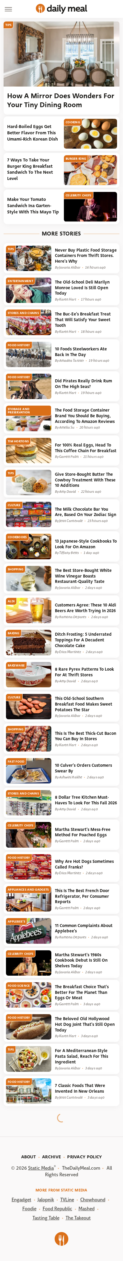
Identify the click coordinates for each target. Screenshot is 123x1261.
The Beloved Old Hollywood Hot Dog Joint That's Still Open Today (85, 1024)
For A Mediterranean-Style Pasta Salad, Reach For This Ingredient (81, 1056)
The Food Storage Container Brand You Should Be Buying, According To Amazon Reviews (85, 415)
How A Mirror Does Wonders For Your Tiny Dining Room (60, 100)
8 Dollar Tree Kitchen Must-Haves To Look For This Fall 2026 (86, 800)
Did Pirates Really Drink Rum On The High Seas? (83, 383)
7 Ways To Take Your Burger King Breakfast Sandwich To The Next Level (30, 169)
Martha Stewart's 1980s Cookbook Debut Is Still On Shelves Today (81, 960)
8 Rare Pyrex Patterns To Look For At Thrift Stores (84, 672)
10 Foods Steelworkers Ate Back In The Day (81, 352)
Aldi (11, 601)
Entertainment (20, 281)
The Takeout (78, 1218)
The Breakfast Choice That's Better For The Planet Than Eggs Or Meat (82, 992)
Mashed (87, 1208)
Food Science (19, 985)
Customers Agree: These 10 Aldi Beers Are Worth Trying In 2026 (85, 608)
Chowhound (92, 1200)
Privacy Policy (84, 1157)
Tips (8, 25)
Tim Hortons (18, 441)
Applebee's (16, 921)
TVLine (67, 1200)
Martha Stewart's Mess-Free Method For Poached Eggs (82, 832)
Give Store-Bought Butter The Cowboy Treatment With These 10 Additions (85, 480)
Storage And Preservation (19, 411)
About (28, 1157)
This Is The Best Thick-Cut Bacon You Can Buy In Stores (85, 736)
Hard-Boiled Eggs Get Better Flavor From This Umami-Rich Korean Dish (32, 133)
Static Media (41, 1168)
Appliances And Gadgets (28, 889)
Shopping (15, 569)
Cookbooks (17, 537)
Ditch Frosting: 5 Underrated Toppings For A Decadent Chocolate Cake (83, 640)
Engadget (21, 1200)
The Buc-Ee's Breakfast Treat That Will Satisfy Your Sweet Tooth (83, 319)
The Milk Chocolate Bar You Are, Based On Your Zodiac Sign (85, 512)
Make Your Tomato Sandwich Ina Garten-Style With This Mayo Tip (33, 205)
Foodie (29, 1208)
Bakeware (16, 665)
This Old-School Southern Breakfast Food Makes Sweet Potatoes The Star (83, 704)
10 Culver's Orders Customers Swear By (83, 768)
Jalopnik (46, 1200)
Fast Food (16, 761)
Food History (19, 345)
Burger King (76, 158)
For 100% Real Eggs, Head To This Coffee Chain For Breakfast (85, 448)
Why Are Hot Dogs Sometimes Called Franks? (84, 864)
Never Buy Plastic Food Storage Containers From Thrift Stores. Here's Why (86, 255)
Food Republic (57, 1208)
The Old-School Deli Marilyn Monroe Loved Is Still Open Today (82, 287)
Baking (13, 633)
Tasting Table (46, 1218)
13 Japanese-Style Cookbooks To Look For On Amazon (86, 544)
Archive (51, 1157)
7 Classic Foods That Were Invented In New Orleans (80, 1088)
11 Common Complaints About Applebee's (84, 928)
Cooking (73, 122)
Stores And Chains (23, 313)
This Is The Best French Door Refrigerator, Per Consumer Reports (82, 896)
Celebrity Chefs (78, 195)
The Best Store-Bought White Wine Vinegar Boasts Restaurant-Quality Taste (83, 576)
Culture (14, 505)
